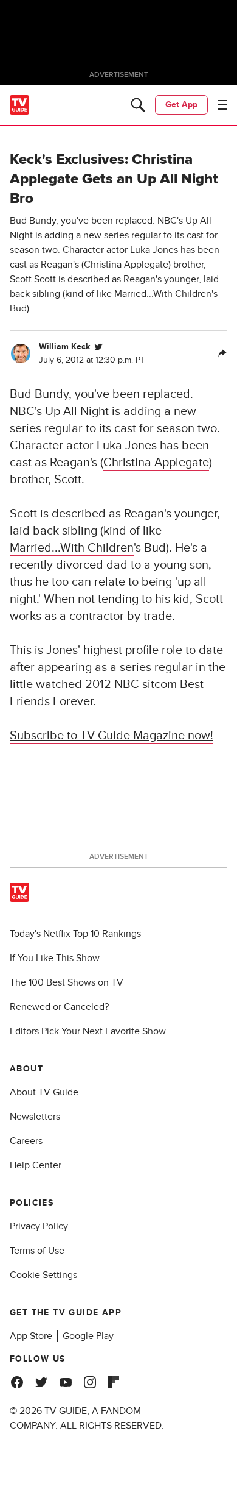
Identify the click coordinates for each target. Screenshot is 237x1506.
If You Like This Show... (58, 958)
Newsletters (35, 1116)
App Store (31, 1336)
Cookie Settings (43, 1275)
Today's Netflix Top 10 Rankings (75, 934)
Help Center (35, 1165)
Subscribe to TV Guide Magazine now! (111, 735)
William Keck (64, 346)
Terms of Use (37, 1251)
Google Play (88, 1336)
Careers (26, 1141)
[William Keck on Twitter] (98, 347)
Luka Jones (127, 445)
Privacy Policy (39, 1226)
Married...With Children (72, 548)
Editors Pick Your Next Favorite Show (88, 1031)
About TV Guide (44, 1092)
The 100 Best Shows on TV (66, 982)
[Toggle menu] (222, 105)
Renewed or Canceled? (59, 1007)
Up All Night (77, 411)
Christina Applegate (156, 462)
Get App (181, 104)
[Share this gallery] (222, 353)
